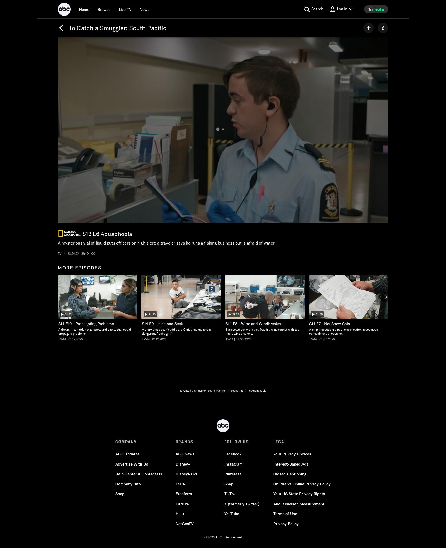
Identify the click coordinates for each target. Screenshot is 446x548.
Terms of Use (285, 513)
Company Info (128, 484)
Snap (228, 484)
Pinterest (232, 473)
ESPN (181, 484)
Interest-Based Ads (290, 464)
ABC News (185, 454)
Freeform (184, 493)
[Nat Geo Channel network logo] (69, 233)
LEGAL (280, 441)
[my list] (368, 28)
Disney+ (183, 464)
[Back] (61, 28)
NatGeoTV (185, 523)
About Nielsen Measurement (298, 503)
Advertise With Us (131, 464)
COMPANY (126, 441)
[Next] (385, 297)
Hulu (180, 513)
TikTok (230, 493)
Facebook (232, 454)
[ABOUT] (383, 28)
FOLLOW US (236, 441)
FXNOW (183, 503)
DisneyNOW (186, 473)
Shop (119, 493)
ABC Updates (127, 454)
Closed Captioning (289, 473)
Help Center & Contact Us (138, 473)
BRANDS (184, 441)
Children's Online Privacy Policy (302, 484)
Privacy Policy (286, 523)
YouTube (231, 513)
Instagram (233, 464)
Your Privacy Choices (292, 454)
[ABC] (64, 10)
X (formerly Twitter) (241, 503)
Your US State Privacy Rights (299, 493)
